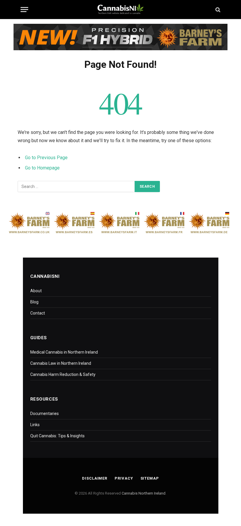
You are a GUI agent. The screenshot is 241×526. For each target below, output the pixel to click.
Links (35, 424)
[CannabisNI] (120, 9)
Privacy (124, 478)
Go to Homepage (42, 168)
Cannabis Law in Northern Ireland (60, 363)
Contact (37, 313)
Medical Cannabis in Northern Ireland (64, 352)
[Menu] (24, 9)
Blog (34, 302)
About (36, 290)
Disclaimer (94, 478)
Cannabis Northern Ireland (143, 493)
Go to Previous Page (46, 157)
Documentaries (44, 413)
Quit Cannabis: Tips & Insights (57, 435)
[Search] (217, 9)
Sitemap (149, 478)
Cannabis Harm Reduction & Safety (63, 374)
